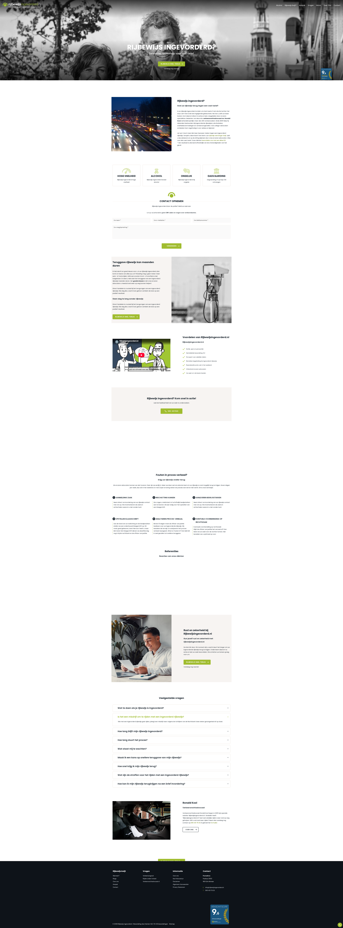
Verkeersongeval (148, 876)
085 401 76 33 (195, 823)
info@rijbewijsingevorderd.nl (213, 887)
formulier (214, 823)
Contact (115, 887)
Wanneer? (116, 876)
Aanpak (115, 884)
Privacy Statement (179, 887)
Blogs (114, 879)
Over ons (189, 829)
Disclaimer (176, 881)
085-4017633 (172, 411)
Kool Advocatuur (178, 879)
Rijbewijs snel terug (170, 64)
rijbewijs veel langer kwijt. (217, 136)
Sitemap (172, 924)
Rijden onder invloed (149, 879)
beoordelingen (162, 924)
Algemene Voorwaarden (181, 884)
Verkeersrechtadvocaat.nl (151, 881)
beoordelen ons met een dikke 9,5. (214, 140)
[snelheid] (126, 178)
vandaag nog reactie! (171, 69)
